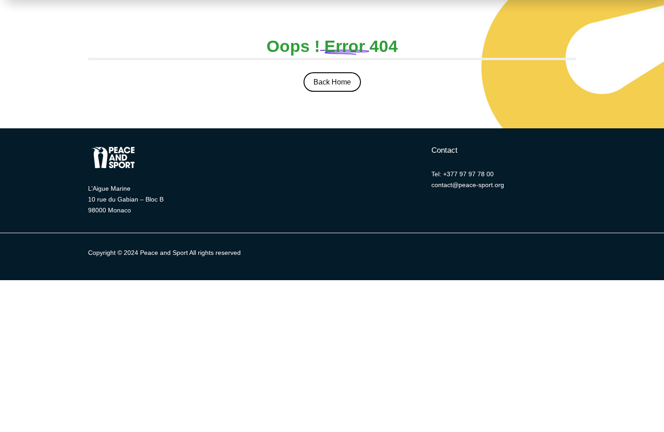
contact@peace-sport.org (467, 184)
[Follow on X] (415, 255)
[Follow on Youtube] (488, 255)
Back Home (332, 82)
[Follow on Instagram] (470, 255)
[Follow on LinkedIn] (451, 255)
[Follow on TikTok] (506, 255)
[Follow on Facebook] (433, 255)
